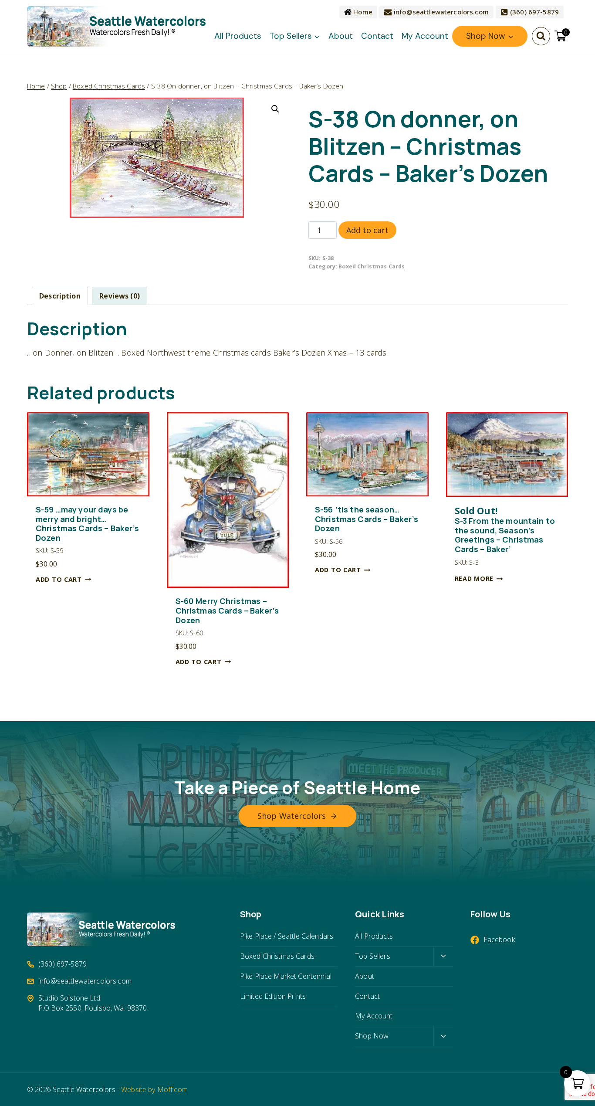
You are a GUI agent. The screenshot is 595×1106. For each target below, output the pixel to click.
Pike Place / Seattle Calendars (286, 936)
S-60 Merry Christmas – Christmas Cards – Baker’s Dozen (227, 611)
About (340, 36)
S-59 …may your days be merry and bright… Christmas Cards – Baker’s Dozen (87, 524)
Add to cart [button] (59, 579)
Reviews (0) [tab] (119, 296)
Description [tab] (60, 296)
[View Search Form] (541, 36)
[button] (275, 109)
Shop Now (372, 1036)
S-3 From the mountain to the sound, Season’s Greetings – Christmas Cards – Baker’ (505, 530)
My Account (425, 36)
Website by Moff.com (154, 1089)
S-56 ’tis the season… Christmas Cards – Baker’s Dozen (367, 519)
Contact (377, 36)
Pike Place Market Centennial (285, 976)
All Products (237, 36)
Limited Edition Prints (273, 996)
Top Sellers (372, 956)
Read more (474, 578)
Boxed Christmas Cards (371, 266)
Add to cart (367, 230)
